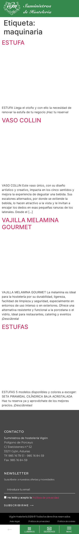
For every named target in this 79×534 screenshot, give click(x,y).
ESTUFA (13, 42)
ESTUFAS (15, 326)
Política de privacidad (45, 497)
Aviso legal (15, 521)
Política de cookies (66, 521)
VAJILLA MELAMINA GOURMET (30, 223)
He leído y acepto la (33, 497)
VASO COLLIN (21, 120)
